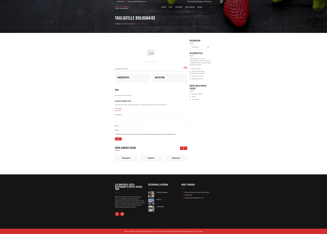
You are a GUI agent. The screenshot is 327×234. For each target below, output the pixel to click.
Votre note (118, 108)
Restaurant (179, 7)
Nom (117, 126)
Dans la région (189, 7)
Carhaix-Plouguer (197, 94)
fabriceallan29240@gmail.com (137, 1)
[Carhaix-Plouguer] (152, 194)
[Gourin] (152, 201)
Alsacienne (126, 158)
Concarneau (195, 99)
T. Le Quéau (199, 231)
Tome (176, 158)
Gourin (194, 96)
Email (117, 130)
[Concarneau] (152, 209)
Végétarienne (151, 158)
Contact (200, 7)
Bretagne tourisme (197, 79)
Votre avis (118, 114)
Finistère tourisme (197, 76)
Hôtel (171, 7)
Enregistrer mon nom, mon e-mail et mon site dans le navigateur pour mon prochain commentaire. (146, 134)
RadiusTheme (177, 231)
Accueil (164, 7)
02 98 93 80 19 (120, 1)
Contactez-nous (196, 68)
